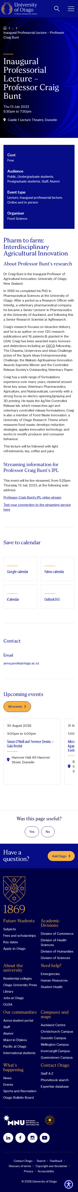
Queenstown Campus (57, 1057)
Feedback (56, 1160)
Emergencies (50, 974)
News (7, 1078)
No (48, 831)
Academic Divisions (50, 923)
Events (8, 1084)
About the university (13, 968)
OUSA (7, 1004)
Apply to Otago (14, 948)
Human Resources (54, 980)
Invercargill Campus (55, 1051)
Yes (31, 831)
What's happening (13, 1067)
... (13, 28)
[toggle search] (57, 8)
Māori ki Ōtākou (15, 1040)
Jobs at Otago (13, 998)
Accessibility (46, 1171)
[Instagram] (32, 1138)
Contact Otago (55, 1065)
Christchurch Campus (57, 1031)
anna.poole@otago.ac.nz (21, 663)
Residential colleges (17, 978)
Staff (6, 1027)
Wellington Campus (55, 1044)
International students (19, 1053)
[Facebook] (20, 1138)
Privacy (28, 1171)
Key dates (10, 942)
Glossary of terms (20, 1166)
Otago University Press (20, 985)
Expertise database (55, 1086)
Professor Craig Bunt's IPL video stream (32, 497)
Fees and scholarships (19, 935)
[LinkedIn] (8, 1138)
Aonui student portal (18, 1020)
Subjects (9, 929)
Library (8, 991)
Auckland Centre (53, 1025)
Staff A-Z (47, 1073)
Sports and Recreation (19, 1091)
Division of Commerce (57, 933)
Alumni (8, 1033)
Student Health (52, 986)
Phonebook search (55, 1080)
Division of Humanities (57, 951)
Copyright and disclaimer (51, 1166)
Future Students (19, 921)
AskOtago (59, 856)
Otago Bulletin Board (18, 1097)
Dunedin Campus (53, 1038)
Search (41, 1160)
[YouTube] (45, 1138)
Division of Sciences (55, 957)
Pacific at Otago (14, 1046)
